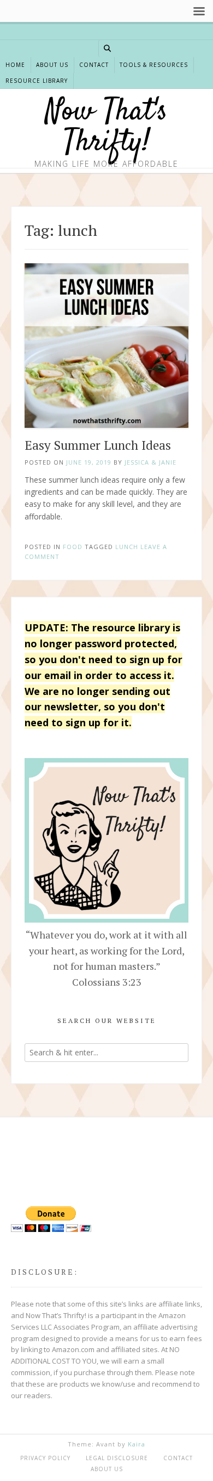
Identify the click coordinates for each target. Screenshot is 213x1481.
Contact (94, 65)
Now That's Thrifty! (106, 128)
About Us (52, 65)
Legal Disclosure (117, 1458)
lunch (126, 546)
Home (15, 65)
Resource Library (36, 80)
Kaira (136, 1444)
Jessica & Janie (150, 462)
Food (72, 546)
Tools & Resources (154, 65)
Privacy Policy (45, 1458)
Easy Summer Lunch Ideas (98, 445)
